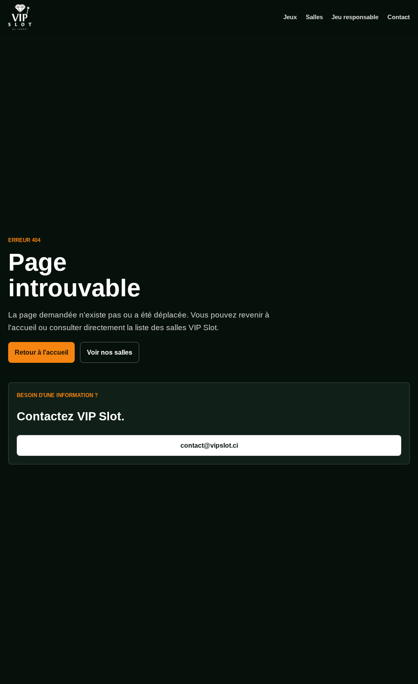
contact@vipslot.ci (209, 445)
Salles (314, 16)
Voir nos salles (109, 352)
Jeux (290, 16)
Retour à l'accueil (41, 352)
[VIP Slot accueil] (32, 17)
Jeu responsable (354, 16)
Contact (398, 16)
